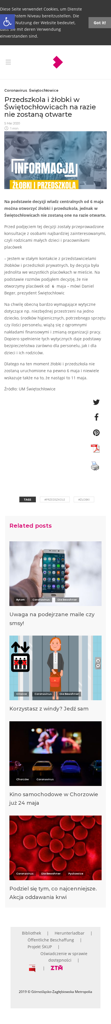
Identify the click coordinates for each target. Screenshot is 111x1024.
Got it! (100, 22)
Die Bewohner (67, 599)
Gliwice (21, 693)
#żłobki (84, 499)
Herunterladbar (70, 933)
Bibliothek (31, 933)
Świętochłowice (43, 90)
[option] (55, 586)
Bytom (20, 599)
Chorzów (22, 779)
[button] (7, 21)
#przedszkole (54, 499)
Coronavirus (15, 90)
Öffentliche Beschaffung (51, 940)
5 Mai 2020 (12, 123)
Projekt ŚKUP (40, 946)
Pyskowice (75, 873)
